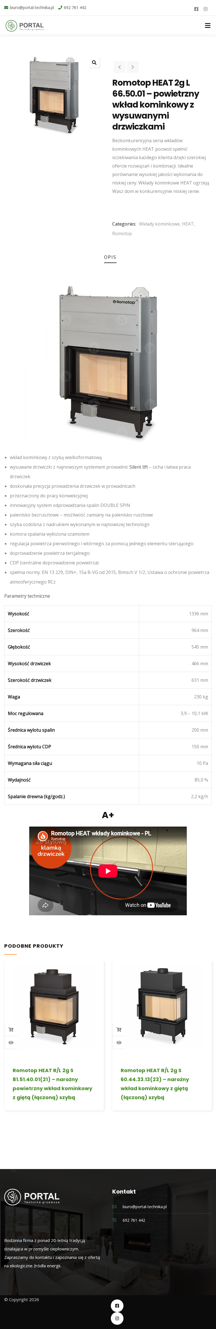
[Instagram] (117, 1318)
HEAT (188, 224)
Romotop (122, 233)
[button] (94, 62)
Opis (110, 257)
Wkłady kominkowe (159, 224)
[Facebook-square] (117, 1305)
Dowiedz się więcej (10, 1029)
